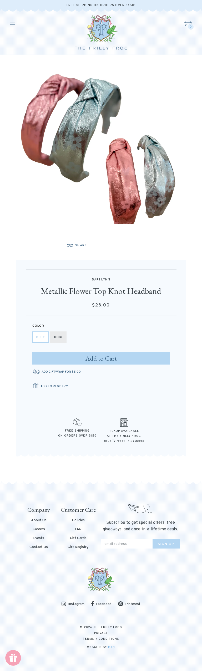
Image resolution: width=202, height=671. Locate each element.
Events (38, 538)
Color (38, 325)
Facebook (104, 604)
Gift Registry (78, 547)
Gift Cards (78, 538)
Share (81, 245)
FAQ (78, 529)
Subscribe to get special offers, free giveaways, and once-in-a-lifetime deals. (140, 526)
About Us (39, 520)
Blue (40, 337)
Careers (39, 529)
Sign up (166, 544)
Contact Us (38, 547)
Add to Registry (54, 386)
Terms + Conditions (101, 639)
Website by (101, 647)
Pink (58, 337)
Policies (78, 520)
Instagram (76, 604)
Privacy (101, 633)
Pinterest (132, 604)
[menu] (12, 23)
